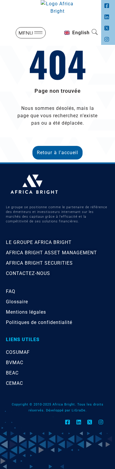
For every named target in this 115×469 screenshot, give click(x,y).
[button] (31, 32)
